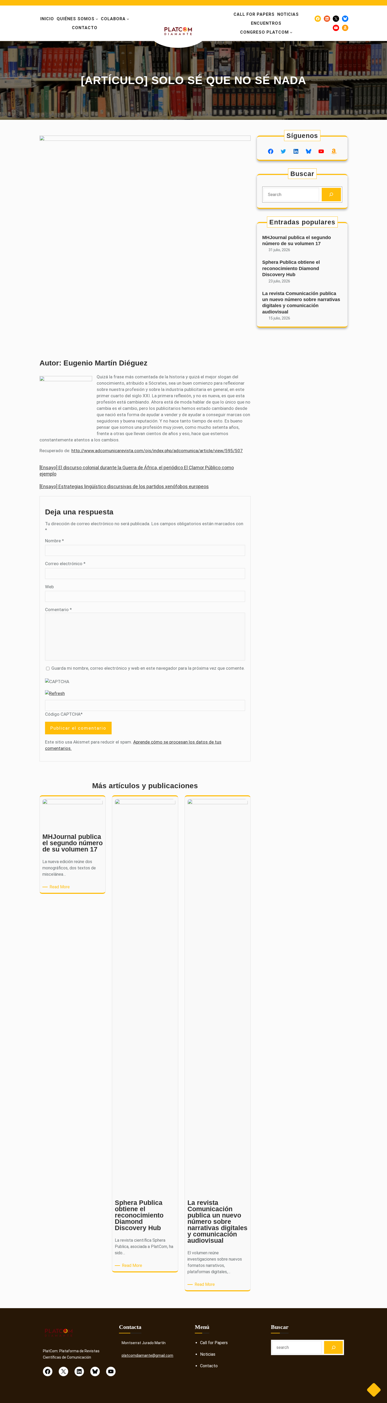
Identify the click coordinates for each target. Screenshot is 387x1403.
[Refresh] (55, 693)
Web (49, 586)
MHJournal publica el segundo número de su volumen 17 (296, 240)
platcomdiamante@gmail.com (147, 1355)
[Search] (331, 194)
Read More (60, 887)
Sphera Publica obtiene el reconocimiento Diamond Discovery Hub (291, 268)
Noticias (207, 1354)
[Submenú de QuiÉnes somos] (97, 19)
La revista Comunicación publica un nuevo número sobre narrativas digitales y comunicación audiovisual (301, 302)
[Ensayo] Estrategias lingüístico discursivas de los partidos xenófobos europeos (124, 486)
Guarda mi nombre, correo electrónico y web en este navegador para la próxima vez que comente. (148, 668)
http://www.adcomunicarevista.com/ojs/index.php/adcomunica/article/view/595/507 (157, 450)
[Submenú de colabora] (128, 19)
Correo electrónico (65, 563)
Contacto (209, 1365)
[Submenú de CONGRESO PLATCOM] (291, 32)
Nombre (54, 540)
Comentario (58, 609)
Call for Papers (214, 1342)
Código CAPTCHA (63, 714)
